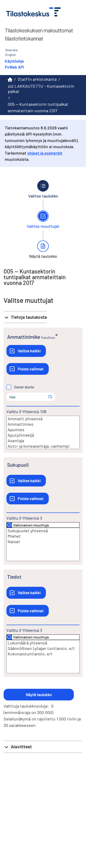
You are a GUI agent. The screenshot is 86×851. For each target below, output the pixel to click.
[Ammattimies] (43, 424)
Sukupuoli (18, 465)
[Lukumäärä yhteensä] (43, 643)
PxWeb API (14, 67)
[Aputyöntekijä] (43, 435)
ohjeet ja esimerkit (44, 153)
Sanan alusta (24, 387)
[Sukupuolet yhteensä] (43, 530)
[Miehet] (43, 536)
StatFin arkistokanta (37, 79)
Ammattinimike (23, 337)
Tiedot (14, 577)
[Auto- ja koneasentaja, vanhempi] (43, 446)
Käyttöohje (14, 61)
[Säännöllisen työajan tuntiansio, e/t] (43, 648)
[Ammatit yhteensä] (43, 418)
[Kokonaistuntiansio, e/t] (43, 654)
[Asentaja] (43, 440)
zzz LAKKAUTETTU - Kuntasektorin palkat (41, 88)
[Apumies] (43, 429)
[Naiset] (43, 541)
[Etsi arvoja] (50, 397)
